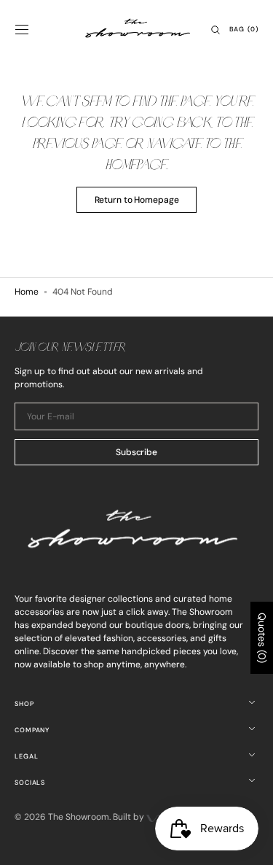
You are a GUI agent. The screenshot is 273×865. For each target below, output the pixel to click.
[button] (22, 30)
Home (27, 292)
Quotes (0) (262, 638)
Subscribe (136, 452)
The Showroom (78, 817)
